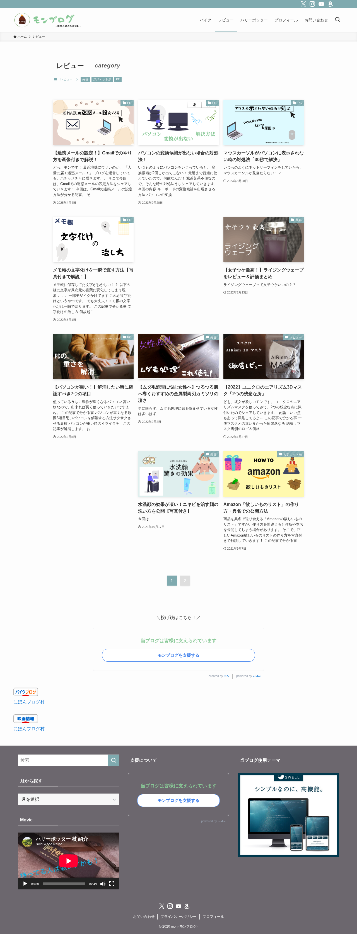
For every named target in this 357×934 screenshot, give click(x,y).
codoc (257, 676)
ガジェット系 (102, 79)
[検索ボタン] (337, 20)
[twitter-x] (303, 4)
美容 (85, 79)
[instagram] (312, 4)
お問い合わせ (144, 916)
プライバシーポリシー (178, 916)
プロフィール (213, 916)
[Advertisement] (178, 258)
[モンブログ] (47, 20)
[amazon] (330, 4)
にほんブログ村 (29, 702)
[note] (339, 4)
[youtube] (321, 4)
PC (118, 79)
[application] (68, 861)
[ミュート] (103, 884)
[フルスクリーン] (112, 884)
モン (227, 676)
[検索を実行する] (113, 760)
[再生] (25, 884)
